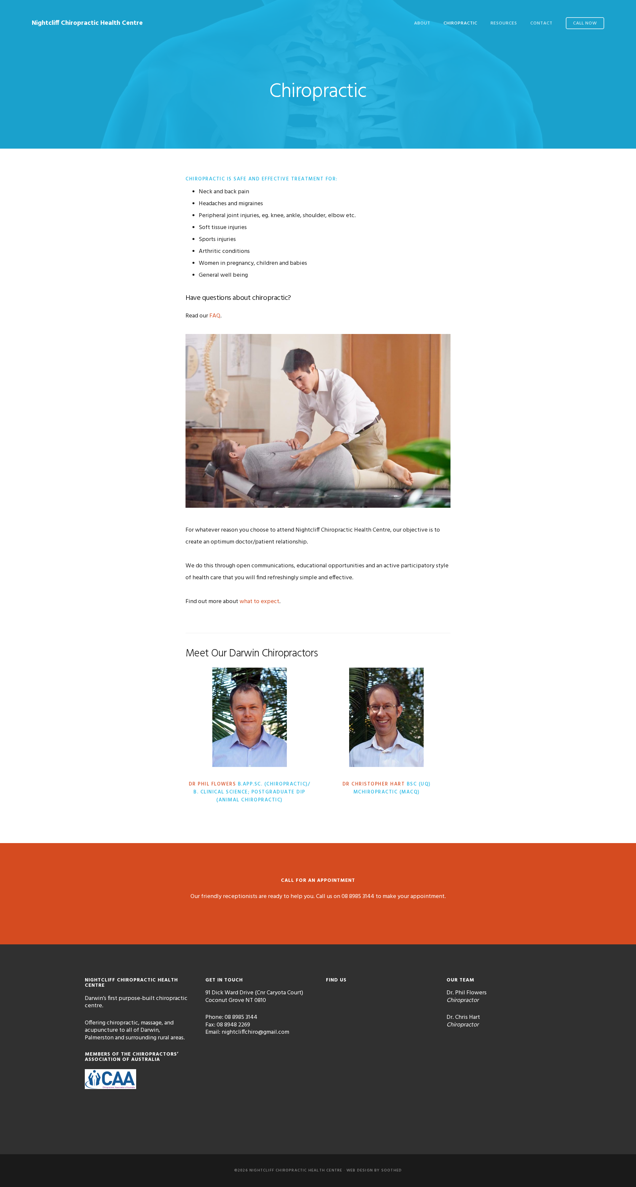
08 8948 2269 (233, 1025)
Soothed (391, 1170)
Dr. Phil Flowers (467, 993)
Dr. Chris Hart (463, 1017)
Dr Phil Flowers (212, 784)
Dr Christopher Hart (374, 784)
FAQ (214, 316)
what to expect (259, 601)
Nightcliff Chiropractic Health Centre (87, 23)
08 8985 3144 (358, 896)
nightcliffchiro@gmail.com (255, 1032)
